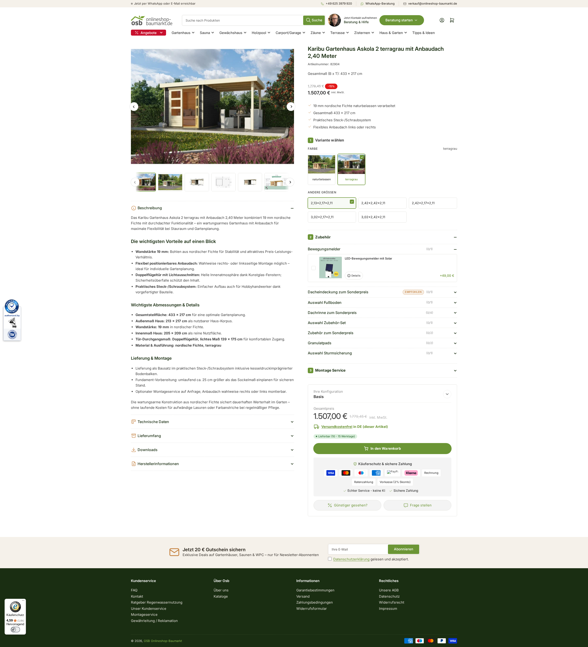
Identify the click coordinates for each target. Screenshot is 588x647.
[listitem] (338, 3)
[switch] (15, 629)
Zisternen (362, 33)
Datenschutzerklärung (351, 559)
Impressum (388, 608)
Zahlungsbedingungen (314, 602)
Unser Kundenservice (148, 608)
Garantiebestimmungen (315, 590)
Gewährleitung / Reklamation (154, 621)
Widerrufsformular (311, 608)
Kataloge (221, 596)
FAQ (134, 590)
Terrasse (337, 33)
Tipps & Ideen (423, 33)
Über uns (221, 590)
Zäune (316, 33)
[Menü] (23, 601)
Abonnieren (403, 549)
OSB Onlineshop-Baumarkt (163, 641)
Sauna (205, 33)
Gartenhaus (181, 33)
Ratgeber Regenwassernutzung (156, 602)
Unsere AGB (389, 590)
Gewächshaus (230, 33)
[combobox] (253, 20)
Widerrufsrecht (391, 602)
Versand (303, 596)
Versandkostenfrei (336, 426)
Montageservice (144, 614)
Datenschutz (389, 596)
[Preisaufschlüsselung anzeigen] (447, 394)
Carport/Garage (288, 33)
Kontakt (137, 596)
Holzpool (259, 33)
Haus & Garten (391, 33)
